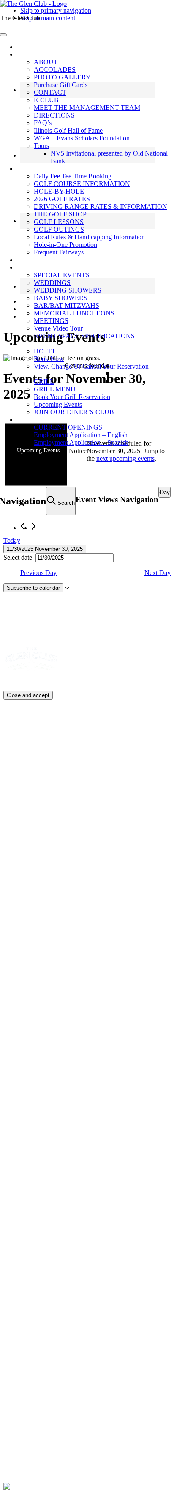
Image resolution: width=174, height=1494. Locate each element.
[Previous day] (22, 526)
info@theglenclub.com (54, 1381)
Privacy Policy (95, 1412)
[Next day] (33, 526)
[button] (27, 55)
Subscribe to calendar (33, 588)
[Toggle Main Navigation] (3, 34)
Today (11, 540)
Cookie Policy (22, 733)
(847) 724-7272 (46, 1193)
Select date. (19, 557)
